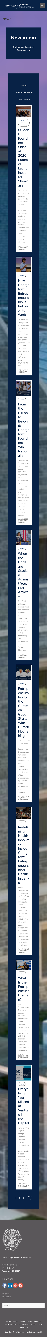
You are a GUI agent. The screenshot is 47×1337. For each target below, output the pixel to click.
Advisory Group (19, 1321)
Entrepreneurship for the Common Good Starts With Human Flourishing (24, 712)
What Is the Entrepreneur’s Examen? (24, 989)
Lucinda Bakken (22, 248)
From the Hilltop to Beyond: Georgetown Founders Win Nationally (24, 430)
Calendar (5, 1294)
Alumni (33, 1324)
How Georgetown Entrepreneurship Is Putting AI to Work (24, 298)
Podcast (37, 1321)
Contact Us (23, 1327)
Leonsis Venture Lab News (23, 123)
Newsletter (6, 1297)
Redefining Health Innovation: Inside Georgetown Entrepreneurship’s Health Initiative (24, 855)
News (22, 276)
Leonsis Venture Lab (11, 1324)
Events (29, 1321)
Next (30, 1197)
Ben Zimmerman (23, 798)
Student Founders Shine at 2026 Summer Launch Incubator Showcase (23, 157)
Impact (40, 1324)
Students (25, 1324)
